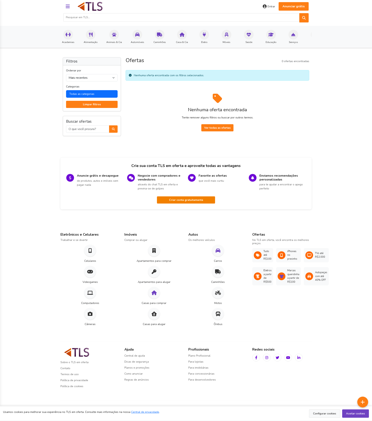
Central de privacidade (145, 412)
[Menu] (67, 6)
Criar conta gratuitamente (186, 200)
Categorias (72, 86)
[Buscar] (304, 17)
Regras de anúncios (136, 380)
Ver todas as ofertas (217, 128)
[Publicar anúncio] (362, 402)
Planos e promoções (136, 368)
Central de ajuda (134, 356)
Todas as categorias (81, 94)
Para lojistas (195, 362)
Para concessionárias (201, 374)
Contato (65, 368)
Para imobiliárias (198, 368)
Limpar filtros (92, 104)
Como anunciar (133, 374)
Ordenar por (73, 70)
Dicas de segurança (136, 362)
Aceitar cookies (355, 413)
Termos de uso (69, 374)
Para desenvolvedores (202, 380)
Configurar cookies (324, 413)
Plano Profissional (199, 356)
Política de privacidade (74, 380)
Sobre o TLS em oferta (74, 362)
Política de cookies (71, 386)
